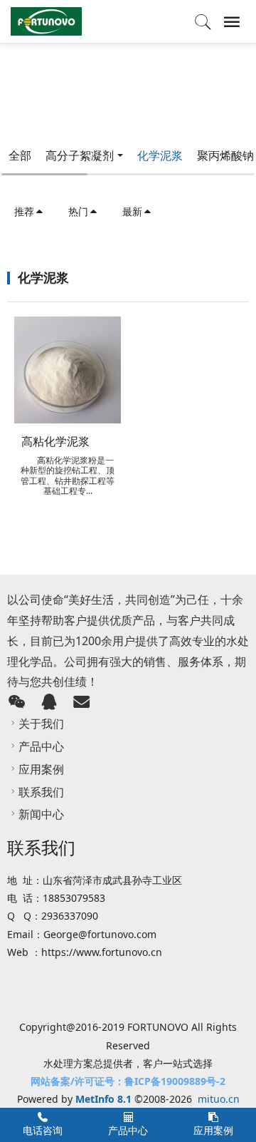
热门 (78, 211)
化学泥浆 (160, 155)
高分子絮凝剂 (80, 155)
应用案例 (41, 769)
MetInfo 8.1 (103, 1099)
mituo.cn (219, 1099)
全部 (20, 155)
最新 (132, 211)
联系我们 (41, 792)
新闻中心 (41, 814)
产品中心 (41, 746)
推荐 (24, 211)
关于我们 (41, 723)
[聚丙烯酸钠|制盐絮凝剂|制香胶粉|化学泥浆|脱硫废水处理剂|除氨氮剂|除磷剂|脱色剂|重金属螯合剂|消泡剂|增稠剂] (46, 21)
